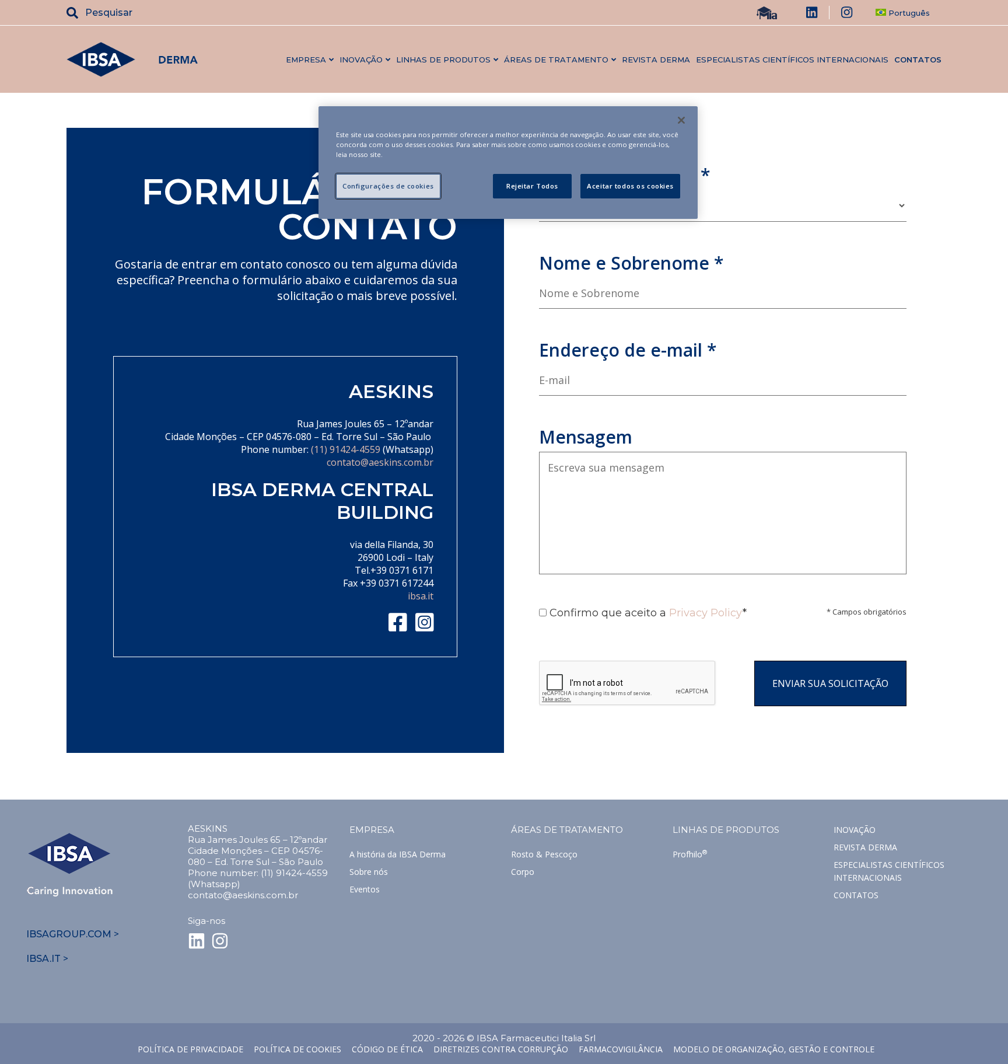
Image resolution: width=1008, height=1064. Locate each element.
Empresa (371, 829)
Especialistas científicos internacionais (792, 59)
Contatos (918, 59)
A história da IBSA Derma (397, 854)
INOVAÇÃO (855, 829)
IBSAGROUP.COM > (72, 934)
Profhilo (690, 854)
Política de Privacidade (190, 1049)
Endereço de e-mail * (627, 350)
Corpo (522, 871)
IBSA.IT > (47, 958)
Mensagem (585, 437)
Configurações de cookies (388, 186)
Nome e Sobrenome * (631, 263)
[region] (508, 162)
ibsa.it (420, 595)
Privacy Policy (706, 612)
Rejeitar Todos (532, 186)
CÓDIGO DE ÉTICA (387, 1049)
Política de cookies (297, 1049)
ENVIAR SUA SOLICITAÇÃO (830, 683)
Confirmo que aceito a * (647, 612)
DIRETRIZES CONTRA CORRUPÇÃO (500, 1049)
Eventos (364, 889)
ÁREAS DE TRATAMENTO (567, 829)
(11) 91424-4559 (345, 449)
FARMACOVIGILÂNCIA (621, 1049)
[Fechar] (681, 120)
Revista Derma (656, 59)
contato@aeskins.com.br (380, 462)
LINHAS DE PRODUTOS (726, 829)
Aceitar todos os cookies (630, 186)
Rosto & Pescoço (544, 854)
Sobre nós (368, 871)
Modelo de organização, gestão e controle (773, 1049)
